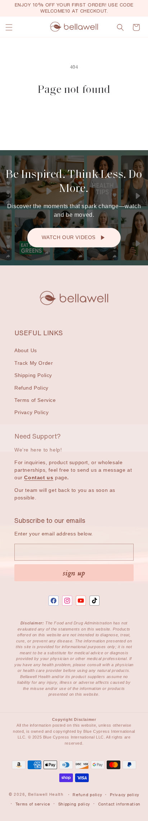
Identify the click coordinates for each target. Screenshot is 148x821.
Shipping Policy (33, 375)
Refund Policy (31, 388)
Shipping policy (74, 804)
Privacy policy (124, 795)
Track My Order (33, 363)
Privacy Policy (31, 412)
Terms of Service (35, 400)
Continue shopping (74, 116)
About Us (25, 350)
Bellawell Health (46, 795)
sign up (74, 572)
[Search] (120, 27)
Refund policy (87, 795)
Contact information (119, 804)
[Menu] (9, 27)
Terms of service (32, 804)
